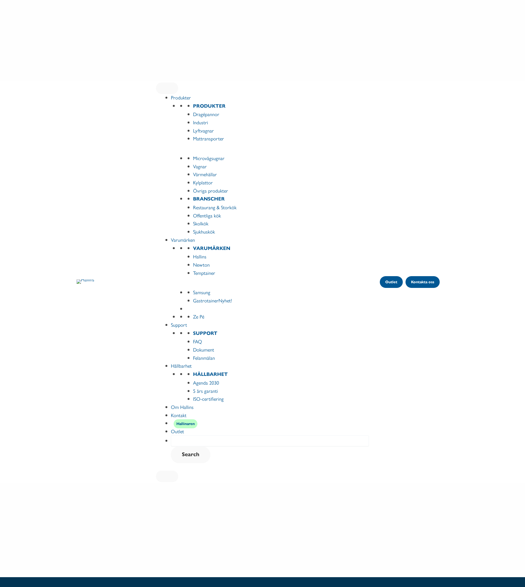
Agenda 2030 (206, 382)
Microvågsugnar (208, 158)
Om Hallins (182, 406)
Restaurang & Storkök (215, 207)
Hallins (199, 256)
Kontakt (178, 415)
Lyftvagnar (203, 130)
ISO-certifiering (208, 398)
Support (179, 324)
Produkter (181, 97)
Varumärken (183, 239)
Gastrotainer (212, 300)
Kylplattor (203, 182)
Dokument (203, 349)
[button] (391, 282)
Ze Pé (198, 316)
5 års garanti (205, 390)
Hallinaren (185, 423)
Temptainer (204, 272)
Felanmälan (204, 357)
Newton (201, 264)
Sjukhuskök (204, 231)
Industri (200, 122)
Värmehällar (205, 174)
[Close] (167, 476)
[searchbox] (270, 440)
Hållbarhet (181, 365)
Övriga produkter (210, 190)
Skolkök (200, 223)
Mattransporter (208, 138)
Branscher (209, 199)
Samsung (201, 292)
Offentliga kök (207, 215)
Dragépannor (206, 114)
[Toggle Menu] (167, 87)
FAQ (197, 341)
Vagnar (200, 166)
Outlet (177, 431)
